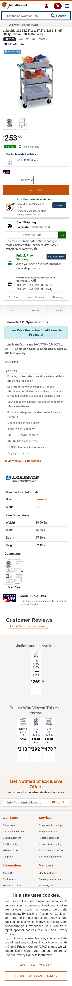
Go (62, 235)
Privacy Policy (25, 955)
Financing (58, 297)
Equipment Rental (48, 831)
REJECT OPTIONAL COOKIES (36, 976)
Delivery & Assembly (50, 844)
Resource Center (12, 885)
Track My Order (47, 885)
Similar (59, 310)
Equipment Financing (50, 825)
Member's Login (47, 872)
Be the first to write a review (27, 626)
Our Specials (10, 844)
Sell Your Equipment (50, 856)
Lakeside (9, 39)
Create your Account (50, 879)
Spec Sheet (13, 297)
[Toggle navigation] (67, 6)
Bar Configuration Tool (51, 850)
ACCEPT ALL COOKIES (36, 965)
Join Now (59, 205)
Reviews (36, 310)
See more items (56, 256)
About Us (8, 872)
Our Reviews (10, 879)
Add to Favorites (15, 44)
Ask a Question (36, 297)
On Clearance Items (14, 831)
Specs (12, 310)
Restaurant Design (49, 837)
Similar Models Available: (21, 154)
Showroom (9, 825)
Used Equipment (12, 837)
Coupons (8, 856)
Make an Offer (10, 850)
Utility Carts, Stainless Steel (23, 24)
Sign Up (60, 802)
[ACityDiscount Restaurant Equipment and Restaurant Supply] (14, 5)
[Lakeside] (22, 478)
